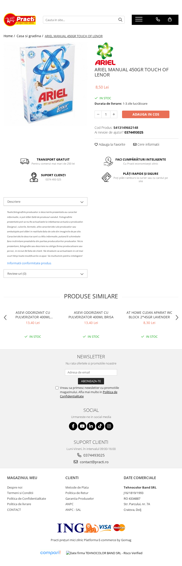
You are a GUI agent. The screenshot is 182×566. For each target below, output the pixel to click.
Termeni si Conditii (20, 493)
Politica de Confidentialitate (26, 498)
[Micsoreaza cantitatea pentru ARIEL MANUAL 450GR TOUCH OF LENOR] (98, 114)
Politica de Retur (76, 493)
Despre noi (14, 487)
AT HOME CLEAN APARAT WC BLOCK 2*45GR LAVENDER (149, 314)
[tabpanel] (45, 84)
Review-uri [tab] (16, 273)
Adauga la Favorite (111, 144)
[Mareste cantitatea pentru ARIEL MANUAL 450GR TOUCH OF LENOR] (113, 114)
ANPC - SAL (73, 510)
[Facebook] (73, 426)
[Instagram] (109, 426)
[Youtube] (82, 426)
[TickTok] (100, 426)
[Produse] (139, 20)
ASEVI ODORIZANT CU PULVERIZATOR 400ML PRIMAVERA (32, 314)
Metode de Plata (77, 487)
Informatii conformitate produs (29, 263)
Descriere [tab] (13, 201)
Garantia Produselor (79, 498)
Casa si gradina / (30, 36)
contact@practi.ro (94, 461)
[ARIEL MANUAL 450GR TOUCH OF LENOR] (45, 84)
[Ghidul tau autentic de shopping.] (50, 553)
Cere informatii (147, 144)
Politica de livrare (19, 504)
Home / (10, 36)
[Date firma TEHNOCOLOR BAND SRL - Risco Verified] (104, 553)
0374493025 (93, 455)
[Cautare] (120, 20)
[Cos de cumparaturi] (170, 19)
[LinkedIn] (91, 426)
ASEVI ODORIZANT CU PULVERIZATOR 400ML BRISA (91, 314)
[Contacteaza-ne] (158, 19)
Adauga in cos (145, 114)
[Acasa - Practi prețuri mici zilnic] (20, 20)
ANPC (69, 504)
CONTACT (14, 510)
